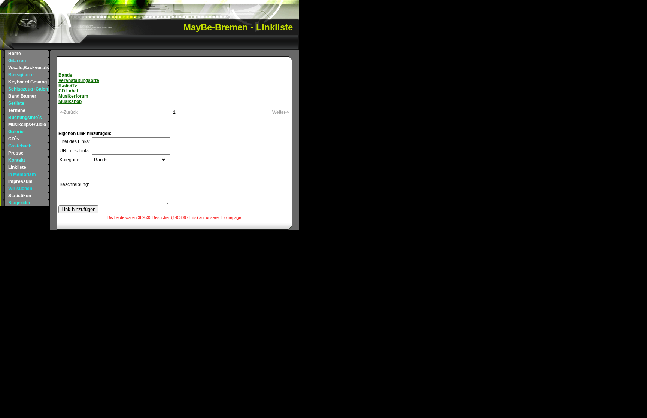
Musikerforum (73, 96)
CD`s (13, 138)
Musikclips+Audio (27, 124)
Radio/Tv (67, 85)
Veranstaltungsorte (78, 80)
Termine (16, 110)
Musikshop (70, 101)
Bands (65, 75)
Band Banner (22, 96)
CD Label (68, 91)
